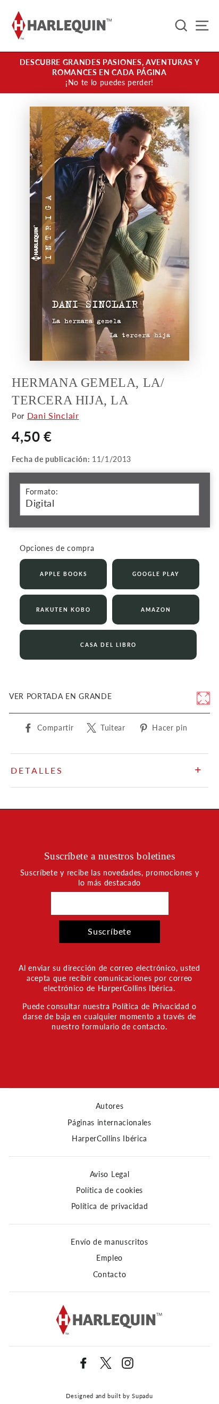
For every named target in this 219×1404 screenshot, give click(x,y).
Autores (110, 1106)
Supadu (142, 1395)
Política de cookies (109, 1190)
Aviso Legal (109, 1174)
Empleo (109, 1258)
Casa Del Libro (108, 645)
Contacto (109, 1274)
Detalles (37, 770)
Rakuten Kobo (63, 609)
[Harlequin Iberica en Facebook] (83, 1363)
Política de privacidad (109, 1206)
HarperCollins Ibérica (109, 1138)
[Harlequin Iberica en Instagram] (127, 1363)
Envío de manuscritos (109, 1242)
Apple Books (63, 574)
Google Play (155, 574)
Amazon (156, 609)
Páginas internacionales (109, 1122)
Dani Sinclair (53, 415)
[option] (109, 73)
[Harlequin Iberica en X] (106, 1363)
